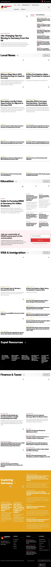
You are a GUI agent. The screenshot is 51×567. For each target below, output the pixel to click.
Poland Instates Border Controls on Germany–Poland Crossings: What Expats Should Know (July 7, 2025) (38, 329)
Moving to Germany (5, 33)
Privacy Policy (44, 243)
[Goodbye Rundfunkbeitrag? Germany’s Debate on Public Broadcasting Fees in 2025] (13, 395)
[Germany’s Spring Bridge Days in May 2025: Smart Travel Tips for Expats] (6, 493)
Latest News (3, 124)
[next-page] (49, 367)
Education (39, 47)
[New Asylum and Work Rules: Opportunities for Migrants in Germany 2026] (33, 30)
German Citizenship (30, 213)
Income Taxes (29, 441)
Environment (39, 40)
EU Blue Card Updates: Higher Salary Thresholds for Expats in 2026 (43, 26)
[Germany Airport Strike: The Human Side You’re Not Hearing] (13, 167)
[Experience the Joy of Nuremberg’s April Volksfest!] (38, 150)
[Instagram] (41, 561)
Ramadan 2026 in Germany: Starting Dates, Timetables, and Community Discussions (43, 37)
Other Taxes (28, 429)
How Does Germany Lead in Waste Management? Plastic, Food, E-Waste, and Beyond (12, 465)
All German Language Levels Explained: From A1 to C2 (44, 197)
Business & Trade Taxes (31, 435)
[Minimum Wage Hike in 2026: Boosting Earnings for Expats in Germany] (33, 19)
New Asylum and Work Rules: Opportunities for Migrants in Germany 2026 (43, 31)
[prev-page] (2, 367)
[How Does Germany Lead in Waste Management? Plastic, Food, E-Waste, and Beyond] (13, 454)
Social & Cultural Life (5, 502)
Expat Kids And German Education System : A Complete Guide (31, 224)
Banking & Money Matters (6, 441)
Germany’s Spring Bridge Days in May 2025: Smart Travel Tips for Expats (6, 507)
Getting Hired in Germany (42, 17)
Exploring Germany (17, 502)
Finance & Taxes (4, 413)
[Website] (49, 561)
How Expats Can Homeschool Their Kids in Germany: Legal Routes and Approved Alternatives (32, 198)
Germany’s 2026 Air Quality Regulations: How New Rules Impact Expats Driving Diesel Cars (45, 359)
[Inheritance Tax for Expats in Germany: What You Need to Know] (38, 395)
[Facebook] (39, 561)
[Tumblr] (45, 561)
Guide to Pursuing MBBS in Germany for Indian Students (12, 203)
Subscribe (40, 240)
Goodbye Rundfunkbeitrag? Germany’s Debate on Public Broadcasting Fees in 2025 (9, 417)
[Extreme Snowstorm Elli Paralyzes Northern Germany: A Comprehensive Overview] (13, 118)
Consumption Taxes (30, 447)
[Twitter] (47, 561)
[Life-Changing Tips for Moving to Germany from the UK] (15, 22)
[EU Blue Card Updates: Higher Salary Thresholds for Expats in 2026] (33, 24)
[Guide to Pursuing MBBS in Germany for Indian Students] (33, 49)
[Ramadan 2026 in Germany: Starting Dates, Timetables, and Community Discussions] (33, 36)
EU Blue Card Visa (40, 23)
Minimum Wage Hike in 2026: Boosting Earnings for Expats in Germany (43, 20)
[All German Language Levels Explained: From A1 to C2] (44, 188)
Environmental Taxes (5, 462)
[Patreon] (43, 561)
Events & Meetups (30, 124)
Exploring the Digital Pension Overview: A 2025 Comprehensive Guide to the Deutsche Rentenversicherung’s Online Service (13, 444)
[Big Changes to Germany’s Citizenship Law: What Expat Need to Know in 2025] (13, 150)
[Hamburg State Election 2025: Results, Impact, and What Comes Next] (38, 167)
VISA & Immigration (43, 221)
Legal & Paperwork (40, 29)
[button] (48, 7)
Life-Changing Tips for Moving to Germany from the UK (15, 38)
